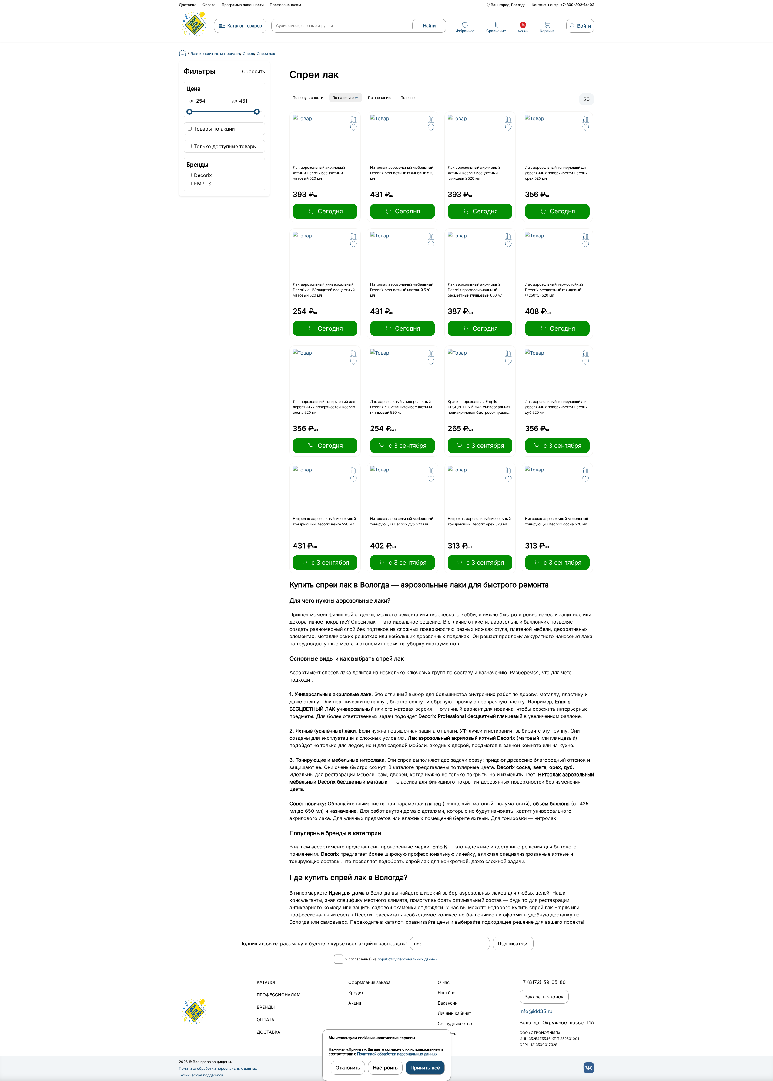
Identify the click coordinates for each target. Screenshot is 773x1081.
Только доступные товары (224, 146)
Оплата (209, 4)
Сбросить (253, 71)
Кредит (355, 992)
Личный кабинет (454, 1013)
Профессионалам (285, 4)
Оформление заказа (369, 982)
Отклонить (348, 1068)
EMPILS (201, 184)
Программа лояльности (243, 4)
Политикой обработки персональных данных (397, 1054)
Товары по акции (213, 129)
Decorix (202, 175)
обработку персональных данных (408, 959)
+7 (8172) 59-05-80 (543, 982)
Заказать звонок (544, 997)
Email (418, 944)
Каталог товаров (244, 25)
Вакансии (447, 1002)
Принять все (425, 1068)
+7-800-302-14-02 (577, 4)
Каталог (266, 982)
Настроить (385, 1068)
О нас (444, 982)
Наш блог (447, 992)
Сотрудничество (455, 1023)
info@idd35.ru (536, 1011)
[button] (353, 119)
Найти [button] (429, 25)
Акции (354, 1002)
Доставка (187, 4)
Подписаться (513, 943)
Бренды (266, 1007)
